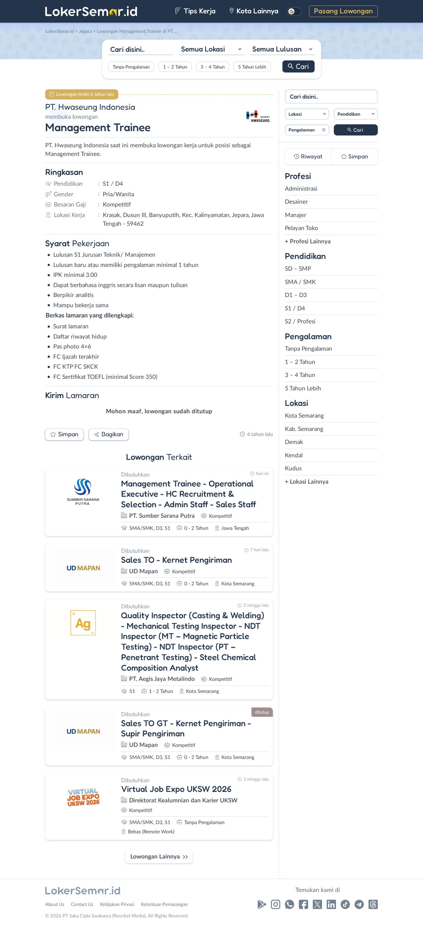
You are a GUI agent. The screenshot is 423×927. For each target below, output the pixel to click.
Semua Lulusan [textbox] (277, 49)
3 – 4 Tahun (213, 66)
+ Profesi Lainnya (308, 242)
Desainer (296, 202)
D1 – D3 (296, 295)
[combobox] (211, 49)
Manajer (295, 215)
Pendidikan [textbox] (349, 114)
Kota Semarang (304, 416)
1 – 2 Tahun (175, 66)
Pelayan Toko (301, 228)
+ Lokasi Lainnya (307, 482)
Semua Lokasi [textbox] (203, 49)
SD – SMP (298, 269)
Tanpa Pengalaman (131, 66)
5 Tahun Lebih (252, 66)
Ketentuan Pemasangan (164, 904)
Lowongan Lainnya (155, 857)
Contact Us (82, 904)
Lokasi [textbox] (295, 114)
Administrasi (301, 189)
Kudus (293, 469)
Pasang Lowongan (343, 11)
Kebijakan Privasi (117, 904)
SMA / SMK (300, 282)
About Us (54, 904)
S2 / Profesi (300, 322)
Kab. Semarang (304, 429)
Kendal (294, 456)
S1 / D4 (295, 309)
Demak (294, 442)
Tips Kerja (199, 11)
